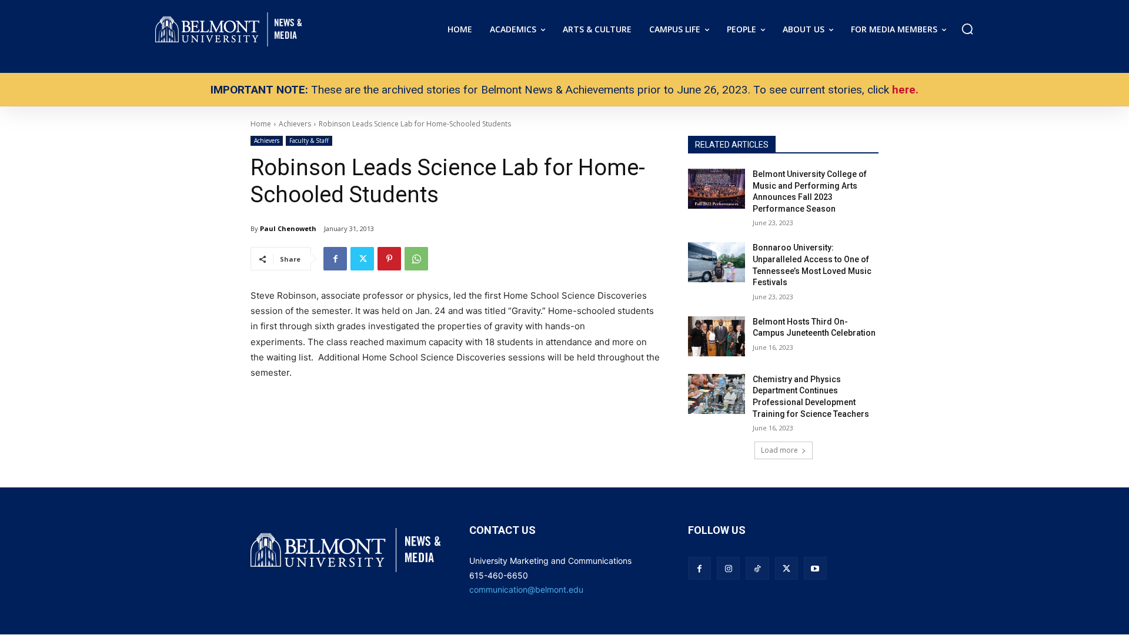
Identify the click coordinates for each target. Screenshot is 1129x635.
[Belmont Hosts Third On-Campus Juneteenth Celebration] (716, 336)
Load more (779, 450)
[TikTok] (757, 568)
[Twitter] (362, 258)
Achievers (266, 140)
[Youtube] (815, 568)
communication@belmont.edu (526, 589)
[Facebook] (335, 258)
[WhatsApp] (416, 258)
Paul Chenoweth (288, 228)
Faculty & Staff (309, 140)
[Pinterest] (389, 258)
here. (905, 89)
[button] (967, 28)
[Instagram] (728, 568)
